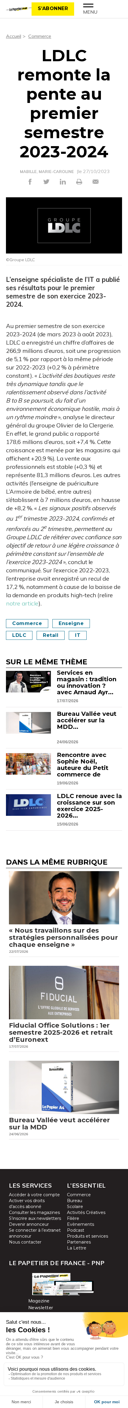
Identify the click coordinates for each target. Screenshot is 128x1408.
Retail (50, 635)
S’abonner (53, 8)
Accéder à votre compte (34, 1194)
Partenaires (79, 1242)
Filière (73, 1218)
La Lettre (76, 1248)
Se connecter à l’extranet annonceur (35, 1233)
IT (77, 635)
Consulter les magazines (34, 1212)
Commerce (39, 36)
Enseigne (71, 623)
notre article (22, 603)
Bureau (74, 1200)
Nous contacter (25, 1242)
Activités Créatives (86, 1212)
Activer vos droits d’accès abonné (27, 1203)
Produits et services (87, 1236)
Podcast (75, 1230)
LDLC (19, 635)
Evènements (80, 1224)
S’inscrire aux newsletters (35, 1218)
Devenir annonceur (29, 1224)
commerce (27, 623)
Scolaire (75, 1206)
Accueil (13, 36)
